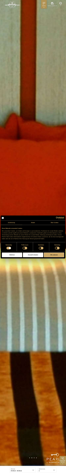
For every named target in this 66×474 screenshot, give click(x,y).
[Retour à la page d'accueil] (12, 4)
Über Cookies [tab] (54, 222)
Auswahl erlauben (33, 255)
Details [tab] (33, 222)
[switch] (25, 248)
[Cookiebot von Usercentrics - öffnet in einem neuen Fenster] (57, 218)
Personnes (42, 469)
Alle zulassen (54, 255)
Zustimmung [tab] (11, 222)
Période (13, 469)
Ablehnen (12, 255)
